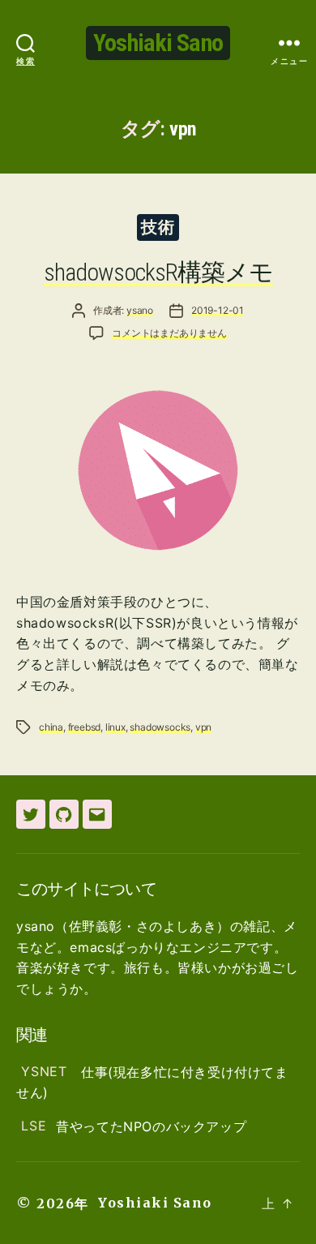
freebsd (84, 727)
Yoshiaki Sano (158, 42)
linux (115, 727)
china (51, 727)
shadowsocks (160, 727)
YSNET (46, 1072)
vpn (203, 727)
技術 (157, 227)
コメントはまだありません (169, 333)
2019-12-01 (217, 310)
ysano (139, 310)
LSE (33, 1126)
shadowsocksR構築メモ (158, 272)
